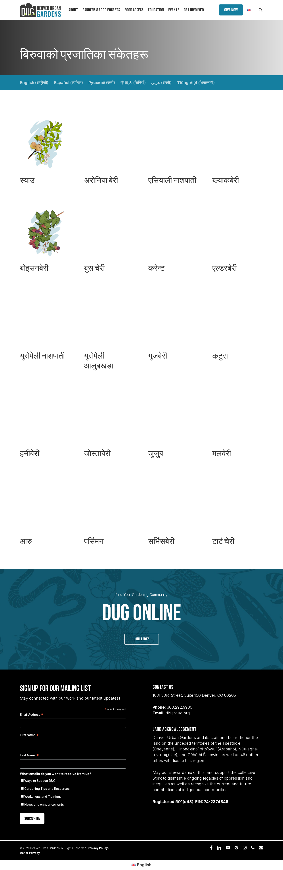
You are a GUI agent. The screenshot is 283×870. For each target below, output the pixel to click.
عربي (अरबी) (161, 82)
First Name (29, 735)
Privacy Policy (98, 848)
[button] (45, 153)
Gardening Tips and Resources (46, 788)
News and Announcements (44, 804)
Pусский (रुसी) (101, 82)
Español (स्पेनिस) (68, 82)
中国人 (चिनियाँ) (133, 82)
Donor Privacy (30, 853)
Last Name (29, 756)
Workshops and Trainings (42, 796)
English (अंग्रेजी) (34, 82)
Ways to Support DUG (39, 780)
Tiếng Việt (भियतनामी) (196, 82)
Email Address (32, 715)
